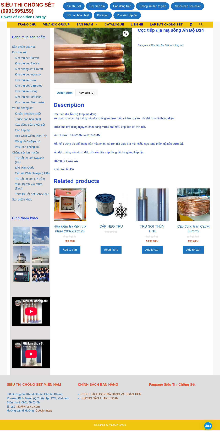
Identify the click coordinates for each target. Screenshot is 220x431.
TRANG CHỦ (27, 24)
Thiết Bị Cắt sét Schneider (32, 194)
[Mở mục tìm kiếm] (201, 25)
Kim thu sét (74, 6)
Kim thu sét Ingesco (28, 74)
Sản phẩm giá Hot (23, 46)
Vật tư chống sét (174, 45)
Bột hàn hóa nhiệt (78, 15)
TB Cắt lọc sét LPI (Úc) (30, 179)
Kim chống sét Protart (29, 69)
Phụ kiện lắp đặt (127, 15)
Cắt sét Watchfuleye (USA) (32, 173)
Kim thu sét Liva (25, 80)
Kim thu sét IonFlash (28, 97)
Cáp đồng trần (122, 6)
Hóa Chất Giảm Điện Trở (31, 135)
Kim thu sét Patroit (27, 58)
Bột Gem (102, 15)
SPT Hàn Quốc (24, 167)
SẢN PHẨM (84, 24)
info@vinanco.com (28, 406)
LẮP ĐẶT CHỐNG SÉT (166, 24)
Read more (111, 249)
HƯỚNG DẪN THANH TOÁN (99, 398)
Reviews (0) (86, 92)
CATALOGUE (114, 24)
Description (65, 92)
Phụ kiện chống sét (27, 146)
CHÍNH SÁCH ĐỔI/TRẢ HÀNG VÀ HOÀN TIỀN (110, 394)
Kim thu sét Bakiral (27, 63)
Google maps (43, 410)
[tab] (65, 92)
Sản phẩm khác (22, 199)
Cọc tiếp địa (97, 6)
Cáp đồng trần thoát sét (30, 124)
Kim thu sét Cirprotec (28, 85)
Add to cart (70, 249)
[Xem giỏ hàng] (191, 25)
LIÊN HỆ (137, 24)
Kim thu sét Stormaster (30, 102)
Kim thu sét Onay (26, 91)
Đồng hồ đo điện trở (27, 141)
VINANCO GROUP (56, 24)
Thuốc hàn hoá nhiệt (28, 119)
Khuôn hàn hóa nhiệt (187, 6)
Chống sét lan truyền (152, 6)
